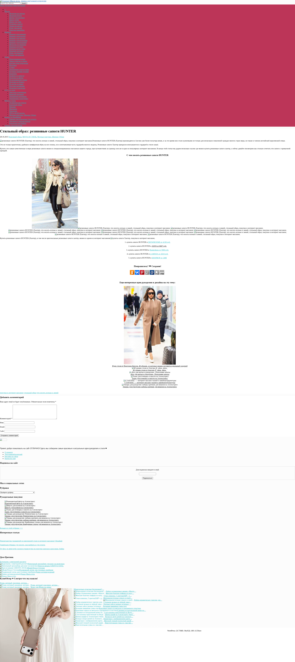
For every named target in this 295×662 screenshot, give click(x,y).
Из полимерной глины (18, 80)
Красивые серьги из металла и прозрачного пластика (120, 608)
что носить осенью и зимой (47, 393)
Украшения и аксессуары (19, 70)
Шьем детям (14, 20)
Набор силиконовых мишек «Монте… (121, 591)
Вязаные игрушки (16, 47)
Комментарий (6, 419)
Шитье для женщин (17, 18)
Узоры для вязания (16, 55)
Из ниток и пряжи (16, 84)
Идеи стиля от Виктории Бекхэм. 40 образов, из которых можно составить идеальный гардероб (149, 366)
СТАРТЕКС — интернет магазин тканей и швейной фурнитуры (149, 383)
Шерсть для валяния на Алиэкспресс (19, 508)
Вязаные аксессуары (17, 49)
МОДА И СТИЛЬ (29, 137)
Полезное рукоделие (17, 88)
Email (2, 427)
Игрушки (13, 65)
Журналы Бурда (15, 16)
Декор (7, 57)
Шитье (7, 11)
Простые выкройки (17, 30)
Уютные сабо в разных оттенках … (117, 604)
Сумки (12, 67)
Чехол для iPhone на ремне (41, 587)
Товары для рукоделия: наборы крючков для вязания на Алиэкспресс (150, 387)
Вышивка (13, 74)
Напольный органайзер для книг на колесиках (46, 564)
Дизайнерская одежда (17, 103)
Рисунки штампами (17, 86)
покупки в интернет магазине (12, 393)
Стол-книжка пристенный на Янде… (119, 612)
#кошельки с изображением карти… (117, 619)
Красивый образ (15, 105)
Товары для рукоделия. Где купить (22, 119)
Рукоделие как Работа (17, 123)
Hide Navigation (19, 5)
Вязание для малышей (18, 43)
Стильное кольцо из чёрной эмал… (117, 602)
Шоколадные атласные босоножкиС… (89, 589)
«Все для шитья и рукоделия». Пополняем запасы (149, 374)
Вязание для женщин (17, 34)
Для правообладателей (13, 454)
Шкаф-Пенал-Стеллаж (36, 568)
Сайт (2, 431)
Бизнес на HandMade (13, 117)
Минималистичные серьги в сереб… (117, 598)
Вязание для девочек (17, 38)
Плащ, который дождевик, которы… (14, 583)
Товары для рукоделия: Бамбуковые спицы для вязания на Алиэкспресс (33, 524)
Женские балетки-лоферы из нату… (120, 593)
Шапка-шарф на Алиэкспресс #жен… (120, 615)
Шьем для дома (15, 22)
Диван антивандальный (45, 572)
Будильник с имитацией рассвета (13, 562)
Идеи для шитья (15, 28)
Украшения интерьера (18, 96)
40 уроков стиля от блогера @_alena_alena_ (150, 370)
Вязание (8, 32)
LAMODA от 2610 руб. (159, 254)
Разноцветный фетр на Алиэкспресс (19, 503)
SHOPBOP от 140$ (159, 258)
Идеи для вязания (16, 53)
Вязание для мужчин (17, 36)
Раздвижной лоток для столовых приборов (36, 570)
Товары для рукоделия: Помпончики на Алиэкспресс (25, 516)
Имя (1, 423)
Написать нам (10, 459)
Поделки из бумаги (16, 82)
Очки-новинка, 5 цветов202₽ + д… (118, 596)
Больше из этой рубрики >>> (11, 528)
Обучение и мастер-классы (19, 121)
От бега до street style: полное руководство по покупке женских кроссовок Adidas (32, 549)
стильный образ (30, 393)
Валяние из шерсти (16, 76)
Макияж (12, 107)
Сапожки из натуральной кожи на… (131, 610)
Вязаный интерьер (16, 51)
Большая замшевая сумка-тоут (115, 606)
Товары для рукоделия (13, 126)
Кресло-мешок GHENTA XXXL (51, 566)
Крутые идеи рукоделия (18, 63)
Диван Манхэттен (28, 574)
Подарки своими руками (19, 72)
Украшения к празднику (18, 99)
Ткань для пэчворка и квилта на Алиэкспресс (150, 378)
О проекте (9, 452)
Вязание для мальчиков (18, 40)
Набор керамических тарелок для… (148, 600)
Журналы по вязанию (17, 45)
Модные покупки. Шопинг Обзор (22, 115)
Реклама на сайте (11, 456)
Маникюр (13, 109)
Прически (13, 111)
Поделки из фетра (16, 78)
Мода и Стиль (10, 101)
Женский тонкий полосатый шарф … (118, 621)
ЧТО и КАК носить (17, 113)
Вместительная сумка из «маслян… (119, 623)
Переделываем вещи (17, 59)
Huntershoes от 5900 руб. (159, 250)
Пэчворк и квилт (16, 24)
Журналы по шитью (17, 14)
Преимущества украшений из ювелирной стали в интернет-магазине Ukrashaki (31, 541)
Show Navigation (6, 5)
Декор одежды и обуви (18, 61)
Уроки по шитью (15, 26)
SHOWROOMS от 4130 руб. (159, 242)
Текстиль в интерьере (17, 92)
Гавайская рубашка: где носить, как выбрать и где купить (22, 545)
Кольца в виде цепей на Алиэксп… (119, 617)
